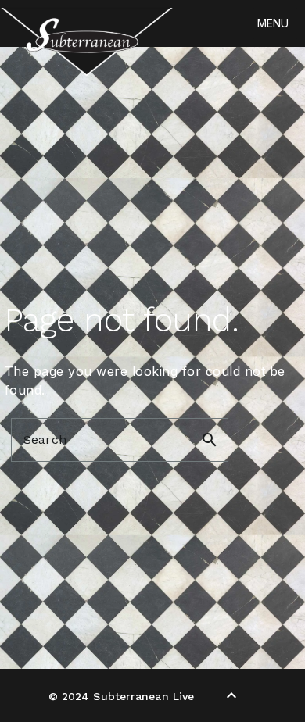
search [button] (209, 440)
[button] (273, 23)
